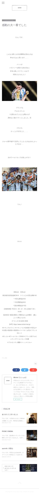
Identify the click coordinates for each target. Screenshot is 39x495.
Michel (19, 241)
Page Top (19, 483)
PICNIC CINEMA (7, 431)
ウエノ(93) (4, 358)
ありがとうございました (10, 414)
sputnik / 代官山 (7, 448)
